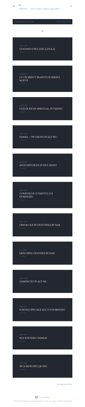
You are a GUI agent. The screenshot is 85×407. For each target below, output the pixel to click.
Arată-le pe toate (63, 21)
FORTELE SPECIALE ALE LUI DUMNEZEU (42, 309)
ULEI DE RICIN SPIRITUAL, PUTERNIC (41, 108)
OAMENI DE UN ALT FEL (33, 281)
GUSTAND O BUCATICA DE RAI (37, 49)
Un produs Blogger (44, 397)
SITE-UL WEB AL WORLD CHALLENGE (45, 9)
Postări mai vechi (64, 384)
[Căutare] (71, 6)
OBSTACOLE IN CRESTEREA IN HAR (39, 224)
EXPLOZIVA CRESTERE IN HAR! (37, 253)
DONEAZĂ (23, 9)
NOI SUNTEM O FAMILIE (33, 338)
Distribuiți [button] (22, 52)
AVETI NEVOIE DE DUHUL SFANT (38, 165)
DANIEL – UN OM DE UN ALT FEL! (38, 136)
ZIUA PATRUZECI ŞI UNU (33, 366)
